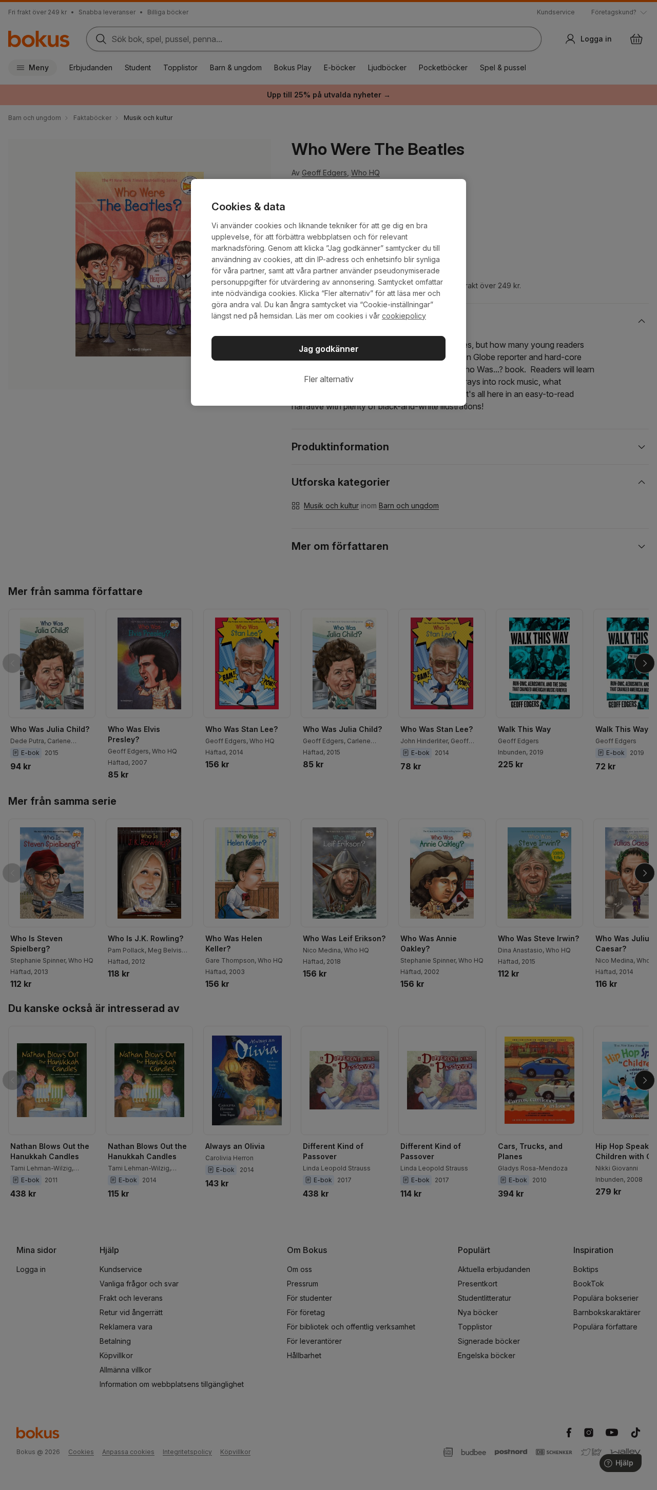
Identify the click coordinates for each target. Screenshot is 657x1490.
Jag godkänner (329, 349)
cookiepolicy (404, 315)
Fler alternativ (329, 379)
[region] (328, 292)
